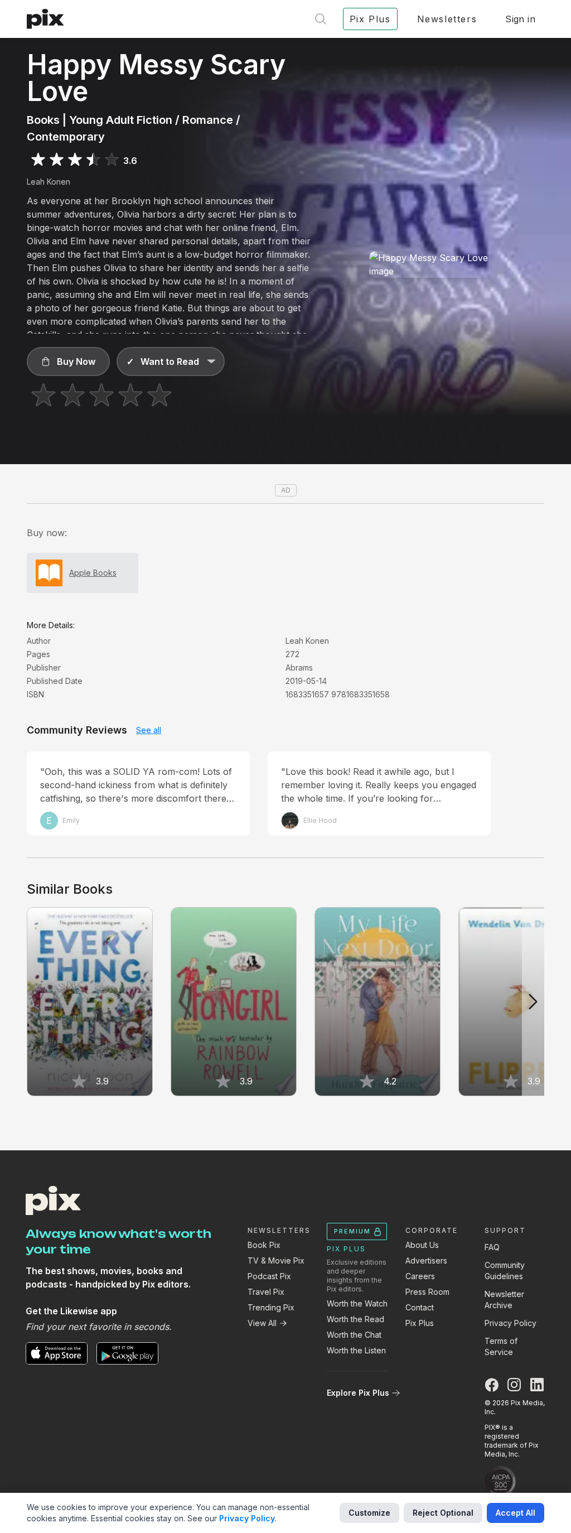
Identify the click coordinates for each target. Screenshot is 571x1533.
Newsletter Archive (504, 1299)
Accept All (515, 1512)
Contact (419, 1307)
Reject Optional (443, 1512)
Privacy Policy (510, 1323)
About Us (422, 1245)
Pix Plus (419, 1323)
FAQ (492, 1247)
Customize (369, 1512)
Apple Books (93, 572)
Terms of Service (501, 1346)
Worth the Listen (356, 1350)
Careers (420, 1276)
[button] (68, 361)
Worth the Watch (357, 1303)
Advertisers (426, 1260)
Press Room (427, 1291)
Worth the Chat (354, 1334)
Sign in (520, 19)
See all (148, 730)
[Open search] (321, 19)
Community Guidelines (505, 1270)
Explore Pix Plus (358, 1392)
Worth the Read (355, 1319)
